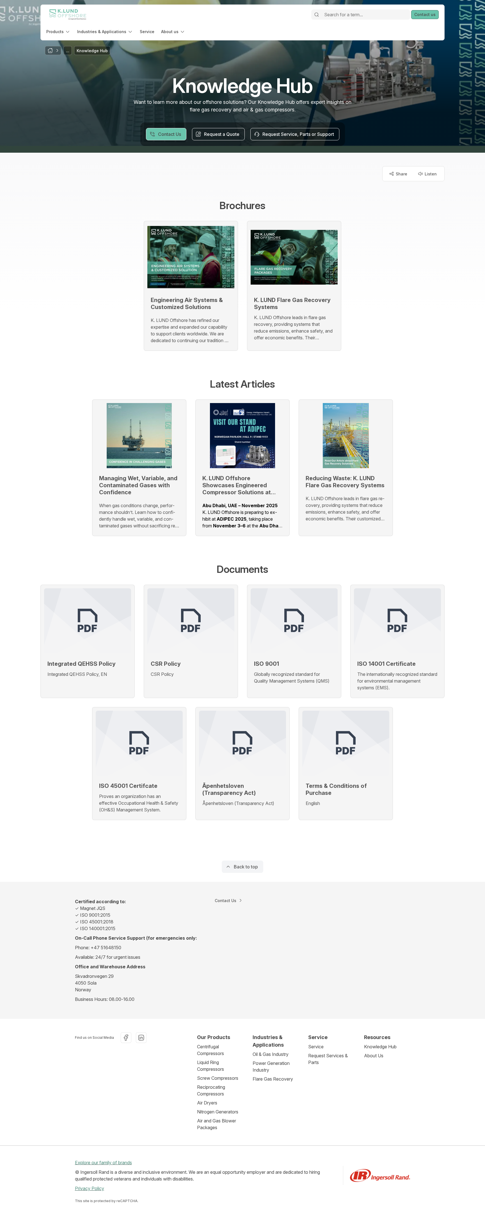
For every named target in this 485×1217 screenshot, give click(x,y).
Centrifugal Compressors (210, 1050)
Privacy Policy (89, 1188)
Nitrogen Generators (217, 1112)
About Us (373, 1055)
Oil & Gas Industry (271, 1054)
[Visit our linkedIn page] (141, 1037)
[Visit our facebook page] (126, 1037)
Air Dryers (207, 1103)
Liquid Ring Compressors (210, 1066)
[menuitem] (58, 32)
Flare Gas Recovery (273, 1079)
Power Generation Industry (271, 1066)
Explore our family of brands (103, 1162)
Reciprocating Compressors (211, 1090)
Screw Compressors (217, 1078)
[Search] (317, 15)
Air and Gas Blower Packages (216, 1124)
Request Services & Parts (328, 1059)
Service (316, 1046)
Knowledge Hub (380, 1046)
